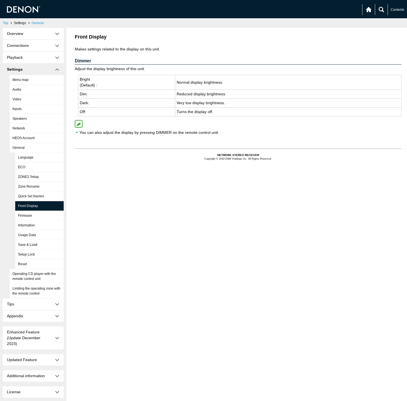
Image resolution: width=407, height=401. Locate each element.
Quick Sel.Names (31, 196)
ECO (21, 167)
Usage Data (27, 235)
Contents (397, 10)
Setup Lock (26, 254)
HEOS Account (23, 138)
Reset (22, 264)
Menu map (20, 80)
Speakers (19, 119)
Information (26, 225)
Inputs (17, 109)
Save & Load (27, 245)
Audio (16, 89)
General (38, 23)
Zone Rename (29, 186)
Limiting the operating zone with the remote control (36, 291)
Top (5, 23)
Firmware (25, 216)
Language (26, 157)
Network (18, 128)
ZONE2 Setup (28, 177)
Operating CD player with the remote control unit (34, 276)
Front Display (28, 206)
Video (16, 99)
